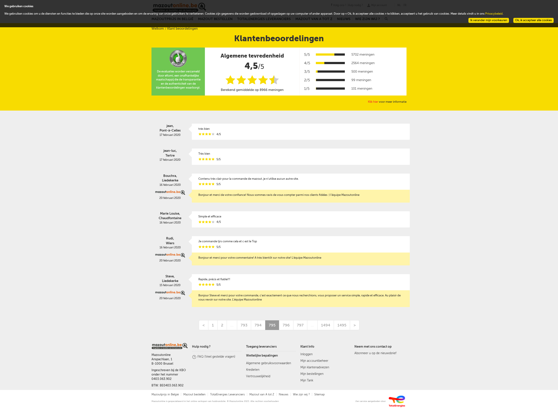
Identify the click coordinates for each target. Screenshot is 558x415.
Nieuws (283, 394)
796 (286, 325)
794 (258, 325)
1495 (341, 325)
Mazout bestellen (194, 394)
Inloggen (306, 354)
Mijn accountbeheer (314, 361)
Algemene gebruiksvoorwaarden (268, 363)
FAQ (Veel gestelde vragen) (216, 357)
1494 (325, 325)
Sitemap (319, 394)
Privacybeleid (494, 13)
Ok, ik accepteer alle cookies (533, 20)
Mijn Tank (306, 380)
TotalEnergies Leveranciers (227, 394)
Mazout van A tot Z (261, 394)
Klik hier (373, 101)
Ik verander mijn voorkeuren (488, 20)
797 (300, 325)
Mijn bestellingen (311, 374)
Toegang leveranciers (261, 346)
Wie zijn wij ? (301, 394)
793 (244, 325)
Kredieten (252, 370)
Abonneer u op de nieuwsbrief (375, 353)
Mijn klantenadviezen (314, 367)
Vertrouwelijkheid (258, 376)
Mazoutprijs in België (165, 394)
